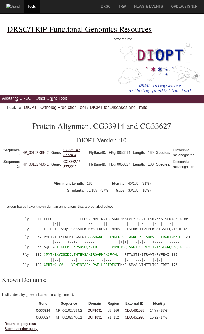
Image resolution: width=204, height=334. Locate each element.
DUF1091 (95, 310)
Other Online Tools (52, 99)
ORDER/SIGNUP (184, 7)
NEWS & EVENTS (148, 7)
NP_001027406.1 (35, 164)
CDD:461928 (134, 310)
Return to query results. (23, 324)
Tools (32, 7)
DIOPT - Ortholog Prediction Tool (55, 107)
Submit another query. (21, 329)
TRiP (122, 7)
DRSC (105, 7)
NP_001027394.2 (35, 153)
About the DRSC (16, 99)
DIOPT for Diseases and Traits (118, 107)
